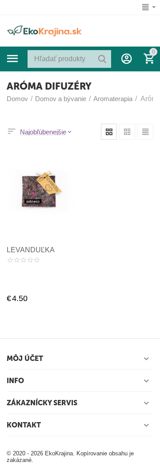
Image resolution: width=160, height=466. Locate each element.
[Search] (102, 59)
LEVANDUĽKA (31, 250)
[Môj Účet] (126, 58)
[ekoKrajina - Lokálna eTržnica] (44, 30)
